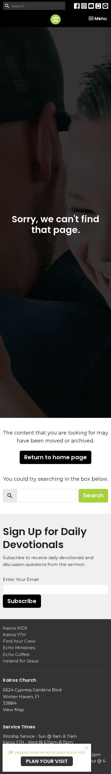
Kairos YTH (14, 634)
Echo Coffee (16, 654)
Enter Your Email (21, 579)
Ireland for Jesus (20, 661)
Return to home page (55, 457)
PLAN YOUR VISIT (47, 761)
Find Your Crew (19, 641)
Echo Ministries (19, 647)
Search (93, 495)
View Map (13, 709)
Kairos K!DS (15, 628)
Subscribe (21, 601)
